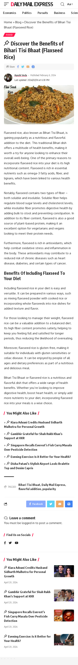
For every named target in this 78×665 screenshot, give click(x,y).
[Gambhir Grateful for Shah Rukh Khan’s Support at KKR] (64, 595)
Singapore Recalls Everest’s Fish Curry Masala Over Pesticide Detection (26, 616)
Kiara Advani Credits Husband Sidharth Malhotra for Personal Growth (25, 572)
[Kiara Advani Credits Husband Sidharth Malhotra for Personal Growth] (64, 571)
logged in (28, 523)
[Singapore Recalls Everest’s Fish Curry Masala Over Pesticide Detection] (64, 615)
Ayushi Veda (20, 75)
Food (9, 35)
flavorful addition (29, 489)
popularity (49, 489)
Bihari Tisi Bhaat (29, 484)
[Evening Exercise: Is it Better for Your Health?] (64, 640)
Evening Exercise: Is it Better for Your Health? (41, 456)
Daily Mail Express (32, 4)
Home (8, 22)
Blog (18, 22)
